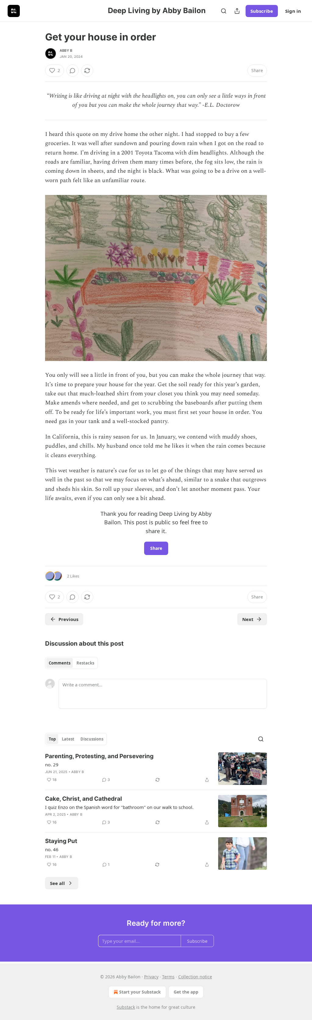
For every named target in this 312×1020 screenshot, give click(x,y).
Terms (168, 977)
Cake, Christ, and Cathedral (83, 798)
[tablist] (71, 663)
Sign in (293, 11)
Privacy (151, 977)
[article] (156, 768)
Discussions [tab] (91, 739)
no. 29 (51, 765)
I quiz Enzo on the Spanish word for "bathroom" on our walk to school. (119, 807)
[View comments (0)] (72, 70)
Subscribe (261, 11)
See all (57, 883)
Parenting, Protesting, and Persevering (99, 756)
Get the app (186, 992)
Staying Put (61, 841)
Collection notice (195, 977)
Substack (126, 1007)
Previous (68, 619)
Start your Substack (140, 992)
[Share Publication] (237, 11)
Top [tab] (52, 739)
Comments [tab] (59, 663)
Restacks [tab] (85, 663)
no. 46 (51, 849)
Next (248, 619)
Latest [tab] (68, 739)
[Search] (224, 11)
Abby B (66, 50)
